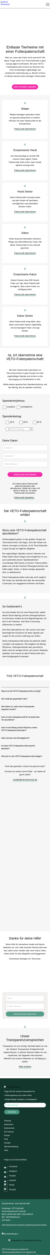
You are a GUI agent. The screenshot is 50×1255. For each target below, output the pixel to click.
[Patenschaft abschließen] (25, 470)
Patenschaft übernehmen (25, 129)
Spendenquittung (11, 1147)
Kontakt (7, 1143)
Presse (7, 1135)
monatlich (11, 407)
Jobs (6, 1150)
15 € (12, 422)
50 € (39, 422)
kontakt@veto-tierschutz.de (25, 780)
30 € (25, 422)
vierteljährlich (26, 407)
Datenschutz (9, 1128)
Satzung (7, 1121)
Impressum (8, 1124)
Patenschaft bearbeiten (24, 497)
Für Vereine (9, 1132)
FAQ (6, 1139)
